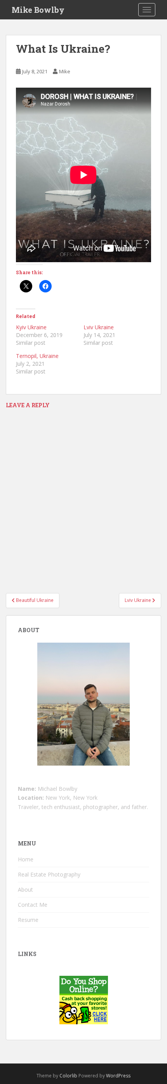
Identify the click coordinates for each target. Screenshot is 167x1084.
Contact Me (32, 904)
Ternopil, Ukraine (37, 356)
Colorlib (68, 1075)
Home (25, 859)
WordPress (118, 1075)
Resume (28, 919)
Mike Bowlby (38, 10)
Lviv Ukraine (99, 327)
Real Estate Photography (49, 874)
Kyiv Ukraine (31, 327)
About (25, 889)
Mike (64, 71)
